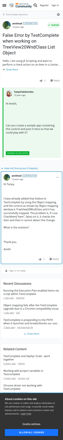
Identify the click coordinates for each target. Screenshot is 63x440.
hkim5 (21, 363)
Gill (18, 312)
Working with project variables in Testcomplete (23, 372)
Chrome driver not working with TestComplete (22, 387)
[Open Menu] (58, 14)
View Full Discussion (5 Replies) (21, 168)
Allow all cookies (31, 432)
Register (44, 5)
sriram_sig (23, 378)
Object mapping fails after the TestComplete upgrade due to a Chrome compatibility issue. (31, 307)
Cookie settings (32, 424)
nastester (23, 392)
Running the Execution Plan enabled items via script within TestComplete (31, 292)
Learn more (26, 414)
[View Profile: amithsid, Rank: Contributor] (7, 25)
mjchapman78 (25, 327)
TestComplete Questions (17, 14)
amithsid (17, 23)
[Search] (35, 5)
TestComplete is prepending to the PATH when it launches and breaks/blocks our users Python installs (31, 321)
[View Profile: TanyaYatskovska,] (9, 93)
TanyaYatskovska (23, 91)
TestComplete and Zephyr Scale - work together (26, 357)
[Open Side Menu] (4, 5)
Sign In (55, 5)
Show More (12, 69)
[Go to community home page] (20, 5)
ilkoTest (20, 297)
